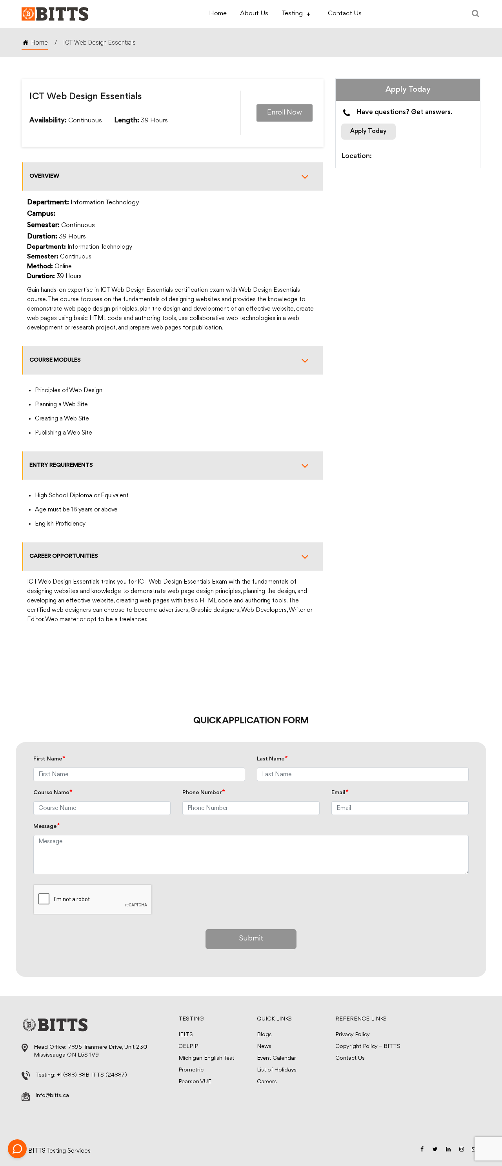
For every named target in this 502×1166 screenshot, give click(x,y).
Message (46, 826)
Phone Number (203, 793)
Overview (44, 176)
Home (218, 13)
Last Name (272, 759)
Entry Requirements (61, 465)
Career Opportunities (63, 556)
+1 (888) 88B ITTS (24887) (92, 1075)
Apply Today (368, 131)
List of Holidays (276, 1070)
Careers (267, 1082)
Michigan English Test (206, 1058)
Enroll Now (284, 113)
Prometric (191, 1070)
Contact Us (345, 13)
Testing (292, 13)
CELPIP (188, 1047)
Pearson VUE (194, 1082)
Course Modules (55, 360)
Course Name (53, 793)
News (264, 1047)
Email (340, 793)
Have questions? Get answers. (404, 112)
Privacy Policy (352, 1035)
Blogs (264, 1035)
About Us (254, 13)
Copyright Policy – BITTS (367, 1047)
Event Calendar (276, 1058)
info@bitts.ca (52, 1096)
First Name (49, 759)
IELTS (185, 1035)
